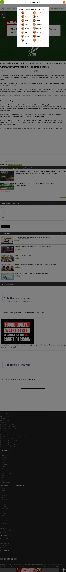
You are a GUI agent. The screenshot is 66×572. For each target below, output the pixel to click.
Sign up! (33, 301)
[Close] (56, 267)
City (11, 286)
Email (11, 278)
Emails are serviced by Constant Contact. (41, 296)
